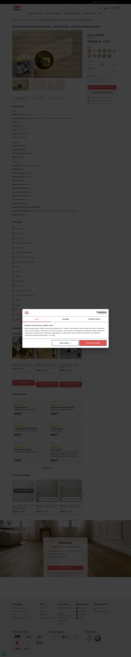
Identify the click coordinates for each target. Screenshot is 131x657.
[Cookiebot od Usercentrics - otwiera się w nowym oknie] (98, 312)
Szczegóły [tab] (65, 319)
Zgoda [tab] (37, 319)
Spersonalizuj (64, 343)
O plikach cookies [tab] (94, 319)
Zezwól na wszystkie (93, 343)
